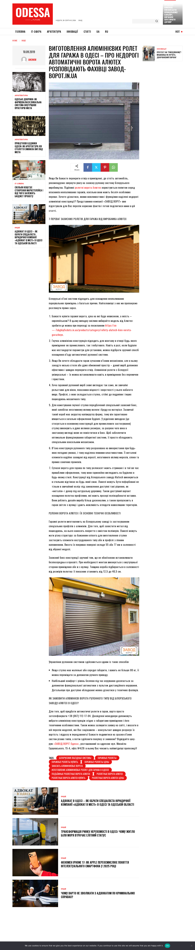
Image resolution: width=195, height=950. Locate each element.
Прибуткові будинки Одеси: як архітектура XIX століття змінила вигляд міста (29, 148)
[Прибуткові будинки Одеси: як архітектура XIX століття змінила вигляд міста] (28, 126)
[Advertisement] (164, 84)
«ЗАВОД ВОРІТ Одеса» (66, 744)
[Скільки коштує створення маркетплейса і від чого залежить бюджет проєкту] (28, 170)
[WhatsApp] (113, 167)
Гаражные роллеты (107, 758)
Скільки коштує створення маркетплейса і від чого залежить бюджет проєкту (29, 192)
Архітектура (21, 95)
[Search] (156, 21)
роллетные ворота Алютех (110, 774)
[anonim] (24, 59)
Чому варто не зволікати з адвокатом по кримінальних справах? (98, 895)
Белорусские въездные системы (75, 758)
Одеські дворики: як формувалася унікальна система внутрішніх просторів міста (28, 104)
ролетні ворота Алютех (88, 187)
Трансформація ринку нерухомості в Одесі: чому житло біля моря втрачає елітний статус (98, 833)
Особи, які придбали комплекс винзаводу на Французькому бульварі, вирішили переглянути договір (170, 12)
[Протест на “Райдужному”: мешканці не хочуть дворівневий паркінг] (149, 53)
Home (14, 40)
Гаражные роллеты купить (65, 762)
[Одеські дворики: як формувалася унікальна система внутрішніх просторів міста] (28, 82)
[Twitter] (96, 167)
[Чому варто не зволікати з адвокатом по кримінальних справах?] (35, 893)
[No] (191, 945)
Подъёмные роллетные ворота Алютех (71, 774)
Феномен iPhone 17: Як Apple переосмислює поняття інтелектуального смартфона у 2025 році (95, 864)
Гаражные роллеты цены (97, 762)
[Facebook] (88, 167)
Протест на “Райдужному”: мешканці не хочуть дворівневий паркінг (169, 55)
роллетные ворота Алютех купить (68, 778)
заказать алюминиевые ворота (67, 766)
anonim (32, 59)
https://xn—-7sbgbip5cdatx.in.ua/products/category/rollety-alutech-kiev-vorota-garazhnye (92, 330)
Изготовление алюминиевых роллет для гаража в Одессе (80, 770)
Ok (167, 945)
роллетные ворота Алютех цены (108, 778)
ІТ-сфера (19, 184)
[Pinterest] (105, 167)
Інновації (161, 49)
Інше (24, 40)
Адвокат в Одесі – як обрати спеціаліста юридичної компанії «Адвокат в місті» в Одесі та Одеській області (28, 237)
